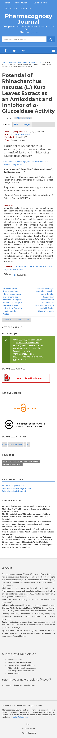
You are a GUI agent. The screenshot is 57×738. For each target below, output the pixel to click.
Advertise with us (28, 728)
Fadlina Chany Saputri (13, 164)
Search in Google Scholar (13, 486)
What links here (23, 118)
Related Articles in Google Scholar (16, 488)
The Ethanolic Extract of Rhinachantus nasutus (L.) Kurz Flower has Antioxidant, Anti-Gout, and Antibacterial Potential (26, 516)
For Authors (10, 8)
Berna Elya (21, 162)
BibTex (20, 319)
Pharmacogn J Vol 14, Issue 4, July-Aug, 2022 (24, 62)
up (28, 288)
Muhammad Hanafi (35, 162)
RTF (28, 445)
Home (7, 3)
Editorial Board (40, 3)
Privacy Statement (29, 733)
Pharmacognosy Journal (28, 19)
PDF (14, 275)
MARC (20, 445)
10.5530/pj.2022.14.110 (20, 134)
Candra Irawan (9, 162)
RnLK (45, 266)
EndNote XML (13, 445)
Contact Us (26, 8)
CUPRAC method (35, 266)
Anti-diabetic (21, 266)
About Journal (21, 3)
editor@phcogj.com (20, 717)
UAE (50, 266)
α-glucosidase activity (13, 269)
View (10, 118)
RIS (25, 445)
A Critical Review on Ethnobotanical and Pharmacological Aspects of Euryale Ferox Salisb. (27, 546)
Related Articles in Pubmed (14, 491)
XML (28, 319)
